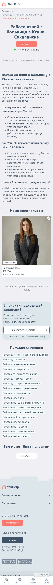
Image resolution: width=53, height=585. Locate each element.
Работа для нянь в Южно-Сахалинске (22, 14)
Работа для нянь (11, 354)
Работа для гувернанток (16, 369)
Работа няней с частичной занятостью (23, 412)
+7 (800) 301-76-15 (13, 546)
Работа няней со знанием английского (23, 402)
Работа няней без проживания (19, 417)
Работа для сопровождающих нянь (21, 383)
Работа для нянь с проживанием (20, 388)
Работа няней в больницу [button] (15, 18)
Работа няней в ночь (13, 397)
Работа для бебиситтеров (17, 378)
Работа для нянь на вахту (16, 393)
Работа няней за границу (16, 436)
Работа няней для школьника (18, 431)
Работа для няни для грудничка (20, 373)
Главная (6, 11)
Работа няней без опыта (16, 421)
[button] (48, 218)
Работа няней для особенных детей (22, 407)
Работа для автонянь (14, 359)
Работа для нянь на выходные (19, 364)
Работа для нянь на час (35, 354)
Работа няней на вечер (15, 426)
